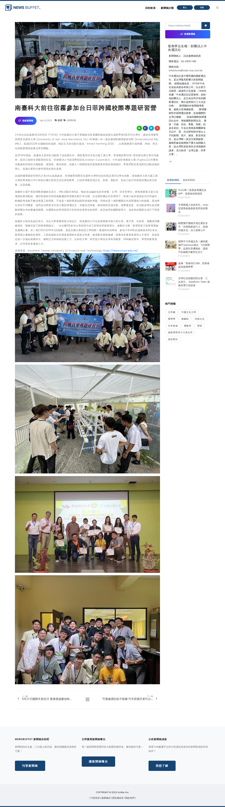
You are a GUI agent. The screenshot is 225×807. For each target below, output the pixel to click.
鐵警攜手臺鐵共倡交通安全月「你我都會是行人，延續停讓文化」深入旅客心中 (193, 226)
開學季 (171, 318)
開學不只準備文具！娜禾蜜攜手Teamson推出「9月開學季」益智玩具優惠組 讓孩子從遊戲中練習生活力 (194, 247)
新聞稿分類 (167, 8)
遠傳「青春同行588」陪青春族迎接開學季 (194, 265)
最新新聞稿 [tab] (189, 180)
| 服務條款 (105, 798)
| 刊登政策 (95, 798)
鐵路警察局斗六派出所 (180, 332)
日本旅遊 (173, 325)
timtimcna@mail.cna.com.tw (185, 70)
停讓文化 (200, 318)
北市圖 (171, 312)
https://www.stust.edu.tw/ (120, 250)
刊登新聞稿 (30, 766)
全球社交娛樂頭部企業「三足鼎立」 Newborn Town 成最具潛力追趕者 (194, 282)
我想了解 (162, 766)
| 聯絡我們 (129, 798)
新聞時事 (71, 120)
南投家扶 (173, 339)
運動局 (187, 325)
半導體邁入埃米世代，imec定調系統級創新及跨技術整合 (193, 208)
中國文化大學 (188, 312)
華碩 (199, 325)
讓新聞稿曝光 (98, 761)
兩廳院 (185, 318)
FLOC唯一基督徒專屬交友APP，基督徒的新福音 (192, 191)
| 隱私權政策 (117, 798)
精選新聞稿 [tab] (173, 180)
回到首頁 (150, 8)
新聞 (60, 120)
